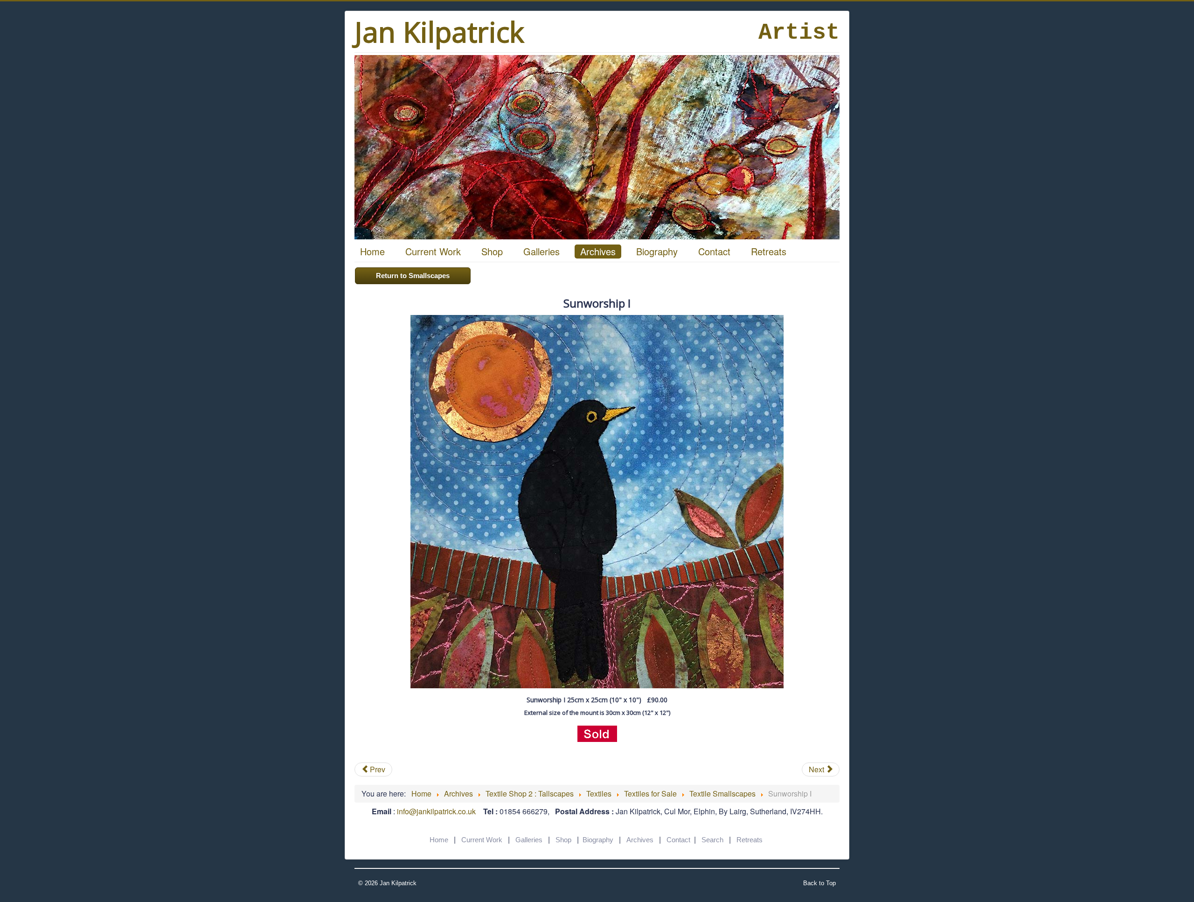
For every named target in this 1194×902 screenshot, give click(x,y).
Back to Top (819, 883)
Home (372, 251)
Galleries (541, 251)
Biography (657, 251)
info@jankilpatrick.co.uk (436, 811)
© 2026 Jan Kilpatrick (387, 883)
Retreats (768, 251)
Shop (492, 251)
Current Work (433, 251)
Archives (598, 251)
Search (712, 840)
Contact (714, 251)
